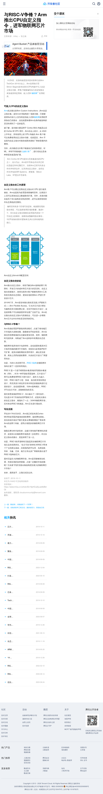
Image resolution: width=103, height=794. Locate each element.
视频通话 (27, 760)
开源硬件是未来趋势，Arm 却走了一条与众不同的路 (11, 534)
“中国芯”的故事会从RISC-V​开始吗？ (11, 657)
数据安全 (27, 768)
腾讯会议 (46, 758)
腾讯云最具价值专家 (50, 715)
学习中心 (4, 729)
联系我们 (68, 722)
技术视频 (4, 726)
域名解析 (64, 750)
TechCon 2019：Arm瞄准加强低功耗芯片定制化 (11, 600)
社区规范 (68, 715)
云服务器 (46, 747)
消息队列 (83, 747)
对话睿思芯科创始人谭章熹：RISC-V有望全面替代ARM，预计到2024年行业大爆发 (11, 633)
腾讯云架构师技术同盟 (51, 719)
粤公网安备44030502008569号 (77, 786)
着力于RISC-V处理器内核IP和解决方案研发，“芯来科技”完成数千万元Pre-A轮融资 (11, 543)
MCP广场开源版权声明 (73, 729)
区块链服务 (65, 747)
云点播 (26, 770)
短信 (63, 768)
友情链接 (68, 726)
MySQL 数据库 (66, 760)
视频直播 (27, 752)
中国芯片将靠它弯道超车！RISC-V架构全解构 (11, 608)
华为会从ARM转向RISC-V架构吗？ (11, 624)
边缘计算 (26, 151)
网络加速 (27, 750)
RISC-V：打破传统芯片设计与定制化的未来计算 (11, 674)
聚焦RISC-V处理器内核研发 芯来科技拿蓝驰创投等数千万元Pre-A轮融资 (11, 551)
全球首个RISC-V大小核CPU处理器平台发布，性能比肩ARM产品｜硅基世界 (11, 616)
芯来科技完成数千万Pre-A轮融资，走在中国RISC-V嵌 (11, 592)
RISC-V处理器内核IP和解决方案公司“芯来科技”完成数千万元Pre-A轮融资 (11, 584)
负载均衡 (46, 768)
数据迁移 (27, 773)
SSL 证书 (83, 760)
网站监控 (83, 770)
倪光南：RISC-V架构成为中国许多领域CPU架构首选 (11, 682)
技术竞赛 (25, 726)
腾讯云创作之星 (49, 722)
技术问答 (4, 719)
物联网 (34, 93)
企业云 (63, 758)
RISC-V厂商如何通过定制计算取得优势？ (11, 567)
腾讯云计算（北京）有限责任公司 (37, 789)
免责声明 (68, 719)
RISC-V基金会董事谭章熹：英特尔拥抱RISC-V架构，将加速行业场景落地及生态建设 (11, 665)
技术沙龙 (4, 722)
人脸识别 (27, 758)
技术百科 (4, 732)
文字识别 (83, 768)
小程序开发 (65, 770)
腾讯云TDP (47, 726)
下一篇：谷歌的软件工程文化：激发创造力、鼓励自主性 (24, 507)
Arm (6, 110)
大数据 (45, 770)
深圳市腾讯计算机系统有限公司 (25, 786)
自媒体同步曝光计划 (29, 715)
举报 (45, 36)
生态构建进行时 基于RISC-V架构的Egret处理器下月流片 (11, 641)
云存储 (82, 750)
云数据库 (46, 750)
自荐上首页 (26, 722)
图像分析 (46, 760)
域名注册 (27, 747)
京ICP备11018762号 (70, 789)
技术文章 (4, 715)
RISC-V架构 (32, 362)
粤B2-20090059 (58, 786)
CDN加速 (83, 758)
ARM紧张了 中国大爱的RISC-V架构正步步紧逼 (11, 649)
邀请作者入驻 (27, 719)
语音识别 (27, 762)
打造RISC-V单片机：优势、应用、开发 (11, 575)
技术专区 (4, 736)
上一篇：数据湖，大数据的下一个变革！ (18, 504)
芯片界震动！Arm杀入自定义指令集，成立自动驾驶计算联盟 (11, 526)
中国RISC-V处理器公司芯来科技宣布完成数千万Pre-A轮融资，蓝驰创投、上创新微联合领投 (11, 559)
